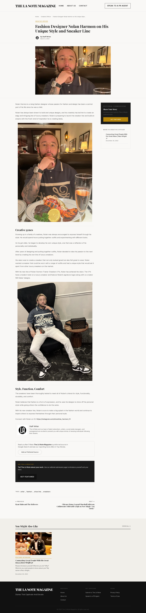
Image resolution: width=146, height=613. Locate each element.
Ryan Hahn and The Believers (26, 504)
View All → (126, 526)
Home (61, 6)
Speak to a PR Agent (117, 6)
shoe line (37, 492)
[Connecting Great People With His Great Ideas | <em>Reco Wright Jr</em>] (33, 543)
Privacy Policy (115, 592)
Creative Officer (46, 16)
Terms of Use (115, 596)
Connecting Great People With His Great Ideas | (116, 136)
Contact (83, 6)
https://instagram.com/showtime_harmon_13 (53, 419)
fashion (29, 492)
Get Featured (27, 477)
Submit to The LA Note (93, 592)
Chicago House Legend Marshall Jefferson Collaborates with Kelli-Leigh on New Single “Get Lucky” (75, 506)
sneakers (46, 492)
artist (22, 492)
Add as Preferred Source (29, 452)
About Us (71, 6)
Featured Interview (22, 557)
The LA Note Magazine (35, 6)
